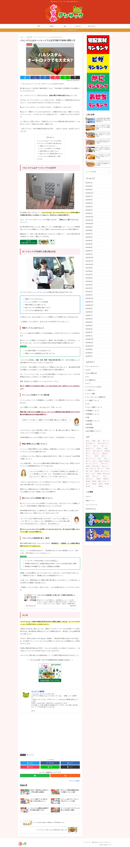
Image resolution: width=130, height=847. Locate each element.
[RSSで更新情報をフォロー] (34, 711)
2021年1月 (88, 295)
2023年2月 (88, 210)
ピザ (87, 404)
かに (87, 376)
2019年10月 (89, 346)
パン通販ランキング (92, 400)
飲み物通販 (90, 427)
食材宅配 (23, 754)
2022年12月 (89, 217)
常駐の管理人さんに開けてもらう (49, 151)
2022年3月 (88, 247)
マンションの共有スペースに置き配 (50, 148)
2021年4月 (88, 285)
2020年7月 (88, 315)
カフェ (88, 383)
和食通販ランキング (92, 414)
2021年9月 (88, 268)
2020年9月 (88, 308)
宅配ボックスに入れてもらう (48, 146)
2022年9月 (88, 227)
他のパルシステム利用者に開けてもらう (51, 153)
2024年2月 (88, 189)
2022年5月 (88, 240)
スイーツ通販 (90, 393)
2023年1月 (88, 213)
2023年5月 (88, 203)
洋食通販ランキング (92, 421)
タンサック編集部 (37, 691)
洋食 (87, 417)
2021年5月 (88, 281)
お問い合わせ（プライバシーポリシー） (101, 842)
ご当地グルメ (90, 390)
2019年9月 (88, 349)
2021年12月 (89, 257)
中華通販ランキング (92, 410)
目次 (47, 137)
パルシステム (30, 754)
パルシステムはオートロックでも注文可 (49, 141)
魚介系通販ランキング (93, 431)
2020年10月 (89, 305)
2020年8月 (88, 312)
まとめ (40, 159)
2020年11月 (89, 302)
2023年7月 (88, 196)
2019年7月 (88, 356)
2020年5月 (88, 322)
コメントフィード (91, 505)
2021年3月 (88, 288)
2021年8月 (88, 271)
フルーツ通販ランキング (94, 407)
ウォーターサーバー (92, 366)
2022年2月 (88, 251)
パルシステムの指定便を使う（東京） (51, 156)
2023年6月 (88, 200)
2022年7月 (88, 234)
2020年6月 (88, 319)
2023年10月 (89, 193)
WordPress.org (90, 509)
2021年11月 (89, 261)
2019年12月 (89, 339)
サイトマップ (87, 842)
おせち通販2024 (91, 373)
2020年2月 (88, 332)
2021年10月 (89, 264)
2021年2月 (88, 291)
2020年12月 (89, 298)
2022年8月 (88, 230)
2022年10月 (89, 223)
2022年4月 (88, 244)
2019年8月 (88, 353)
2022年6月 (88, 237)
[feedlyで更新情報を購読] (32, 711)
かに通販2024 (90, 380)
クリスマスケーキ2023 (93, 387)
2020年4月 (88, 325)
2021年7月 (88, 274)
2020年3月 (88, 329)
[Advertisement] (50, 733)
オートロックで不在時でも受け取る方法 (49, 143)
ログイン (88, 496)
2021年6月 (88, 278)
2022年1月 (88, 254)
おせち (88, 370)
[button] (109, 172)
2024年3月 (88, 186)
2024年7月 (88, 183)
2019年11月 (89, 342)
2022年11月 (89, 220)
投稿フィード (90, 500)
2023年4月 (88, 206)
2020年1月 (88, 336)
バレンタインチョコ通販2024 (95, 397)
